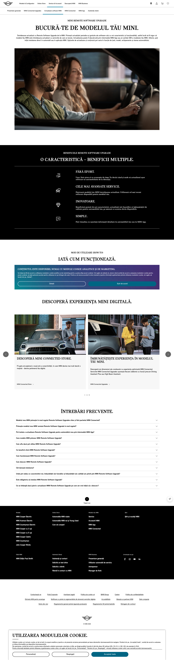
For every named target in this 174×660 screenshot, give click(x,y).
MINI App (92, 525)
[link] (151, 3)
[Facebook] (124, 559)
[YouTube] (134, 559)
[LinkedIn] (139, 559)
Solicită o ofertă (58, 567)
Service (91, 517)
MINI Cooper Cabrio (23, 537)
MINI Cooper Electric (24, 517)
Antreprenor (93, 567)
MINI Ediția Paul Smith (24, 559)
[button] (157, 3)
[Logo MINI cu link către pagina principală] (87, 618)
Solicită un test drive (60, 563)
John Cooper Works (23, 545)
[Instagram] (129, 559)
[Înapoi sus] (87, 499)
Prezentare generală (96, 559)
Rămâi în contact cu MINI (61, 571)
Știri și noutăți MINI (132, 517)
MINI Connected (95, 529)
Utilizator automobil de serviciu (100, 563)
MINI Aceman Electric (24, 521)
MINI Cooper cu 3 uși (24, 529)
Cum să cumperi (58, 525)
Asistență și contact (59, 559)
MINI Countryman (22, 541)
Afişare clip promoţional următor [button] (168, 354)
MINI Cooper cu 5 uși (24, 533)
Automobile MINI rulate (61, 517)
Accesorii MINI (94, 521)
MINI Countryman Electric (25, 525)
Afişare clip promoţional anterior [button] (6, 354)
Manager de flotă (95, 571)
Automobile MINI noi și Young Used (65, 521)
